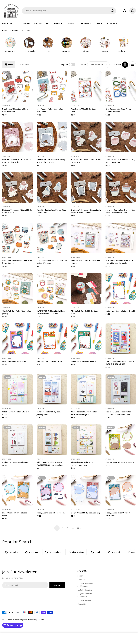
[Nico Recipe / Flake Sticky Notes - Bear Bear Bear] (17, 86)
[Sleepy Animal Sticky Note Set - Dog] (86, 490)
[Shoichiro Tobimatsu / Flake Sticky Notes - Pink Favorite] (17, 137)
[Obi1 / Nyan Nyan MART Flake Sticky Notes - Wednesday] (52, 238)
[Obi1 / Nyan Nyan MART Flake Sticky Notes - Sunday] (17, 238)
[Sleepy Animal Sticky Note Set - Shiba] (17, 490)
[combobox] (69, 10)
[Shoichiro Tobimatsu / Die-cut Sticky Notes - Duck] (86, 137)
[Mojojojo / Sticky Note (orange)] (52, 338)
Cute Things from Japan (17, 620)
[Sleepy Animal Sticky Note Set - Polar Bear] (121, 490)
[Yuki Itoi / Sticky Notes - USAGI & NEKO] (17, 389)
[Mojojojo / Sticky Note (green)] (86, 338)
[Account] (124, 10)
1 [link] (56, 528)
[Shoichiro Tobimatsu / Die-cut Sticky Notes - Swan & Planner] (86, 187)
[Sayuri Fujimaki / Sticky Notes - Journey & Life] (52, 389)
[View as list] (132, 64)
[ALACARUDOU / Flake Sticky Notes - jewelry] (17, 288)
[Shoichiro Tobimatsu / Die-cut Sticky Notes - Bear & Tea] (17, 187)
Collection (14, 30)
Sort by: (83, 64)
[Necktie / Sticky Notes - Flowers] (17, 439)
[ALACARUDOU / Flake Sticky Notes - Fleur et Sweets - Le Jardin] (52, 288)
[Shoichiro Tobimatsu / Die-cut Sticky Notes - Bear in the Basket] (121, 187)
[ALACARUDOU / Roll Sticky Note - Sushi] (86, 288)
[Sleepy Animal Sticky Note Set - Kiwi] (121, 439)
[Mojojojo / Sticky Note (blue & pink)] (121, 288)
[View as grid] (125, 64)
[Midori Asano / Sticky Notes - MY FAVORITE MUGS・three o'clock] (52, 439)
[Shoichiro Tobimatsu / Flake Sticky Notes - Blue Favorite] (52, 137)
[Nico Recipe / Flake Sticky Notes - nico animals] (52, 86)
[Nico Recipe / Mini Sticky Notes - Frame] (86, 86)
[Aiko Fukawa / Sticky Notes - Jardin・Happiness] (86, 439)
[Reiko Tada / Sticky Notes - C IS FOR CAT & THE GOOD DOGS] (121, 338)
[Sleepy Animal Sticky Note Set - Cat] (52, 490)
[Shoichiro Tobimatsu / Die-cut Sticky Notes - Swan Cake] (121, 137)
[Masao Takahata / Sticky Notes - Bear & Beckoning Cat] (86, 389)
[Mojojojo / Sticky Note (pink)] (17, 338)
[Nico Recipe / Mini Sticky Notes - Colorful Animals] (121, 86)
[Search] (112, 10)
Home (4, 30)
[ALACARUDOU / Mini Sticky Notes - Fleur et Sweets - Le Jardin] (121, 238)
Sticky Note (6, 106)
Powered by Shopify (36, 620)
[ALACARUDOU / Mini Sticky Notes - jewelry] (86, 238)
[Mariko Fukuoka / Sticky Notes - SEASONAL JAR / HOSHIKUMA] (121, 389)
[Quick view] (28, 77)
